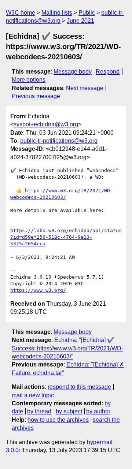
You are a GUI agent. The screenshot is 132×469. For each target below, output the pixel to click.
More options (28, 80)
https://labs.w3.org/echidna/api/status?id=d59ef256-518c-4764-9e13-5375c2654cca (66, 237)
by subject (69, 411)
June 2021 (80, 21)
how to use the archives (58, 420)
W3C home (20, 13)
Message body (73, 71)
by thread (39, 411)
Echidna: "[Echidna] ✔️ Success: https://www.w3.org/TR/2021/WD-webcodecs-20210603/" (67, 348)
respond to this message (79, 387)
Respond (108, 71)
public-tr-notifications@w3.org (59, 141)
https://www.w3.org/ (38, 290)
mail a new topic (33, 395)
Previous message (36, 96)
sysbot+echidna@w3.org (46, 124)
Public (86, 13)
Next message (84, 88)
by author (98, 411)
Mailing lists (56, 13)
